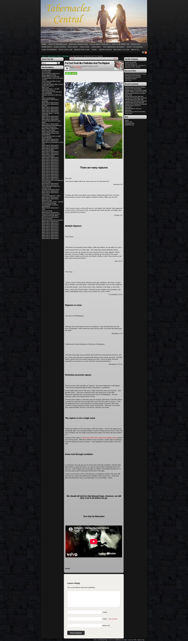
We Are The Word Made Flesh (51, 73)
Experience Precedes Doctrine (51, 214)
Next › (116, 59)
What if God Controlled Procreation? (52, 220)
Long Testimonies (49, 50)
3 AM (43, 209)
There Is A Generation (48, 156)
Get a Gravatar (113, 619)
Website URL (106, 625)
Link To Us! (128, 80)
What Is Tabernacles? (58, 44)
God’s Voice (73, 47)
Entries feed (128, 122)
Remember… (46, 115)
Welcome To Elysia (121, 50)
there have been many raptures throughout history (99, 438)
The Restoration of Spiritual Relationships (50, 205)
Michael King (76, 66)
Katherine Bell (129, 102)
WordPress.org (129, 125)
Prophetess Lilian (82, 50)
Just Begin (45, 101)
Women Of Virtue (47, 200)
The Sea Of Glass (140, 87)
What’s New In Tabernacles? (50, 99)
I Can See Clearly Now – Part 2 (51, 195)
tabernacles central (54, 56)
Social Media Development (133, 77)
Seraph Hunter (105, 50)
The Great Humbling (48, 150)
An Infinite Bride (46, 70)
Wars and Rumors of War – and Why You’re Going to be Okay (52, 202)
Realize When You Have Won (50, 76)
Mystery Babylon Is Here (49, 75)
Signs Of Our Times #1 (48, 90)
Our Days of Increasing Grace (50, 189)
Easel (125, 639)
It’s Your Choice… (47, 83)
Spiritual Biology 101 (131, 64)
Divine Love (135, 44)
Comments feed (129, 123)
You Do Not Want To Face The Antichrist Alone (51, 187)
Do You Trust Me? (47, 218)
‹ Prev (72, 59)
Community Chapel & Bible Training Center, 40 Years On (52, 85)
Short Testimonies (135, 47)
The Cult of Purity (47, 211)
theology (65, 56)
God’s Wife (96, 47)
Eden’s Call (45, 87)
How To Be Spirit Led (120, 44)
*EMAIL (109, 619)
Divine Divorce (60, 47)
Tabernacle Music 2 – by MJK (50, 89)
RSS (145, 52)
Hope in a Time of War (48, 130)
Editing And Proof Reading (133, 75)
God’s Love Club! (65, 50)
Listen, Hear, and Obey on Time (51, 81)
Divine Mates (47, 47)
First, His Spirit (46, 72)
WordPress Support (131, 78)
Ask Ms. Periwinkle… (131, 62)
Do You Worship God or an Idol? (51, 136)
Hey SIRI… (45, 105)
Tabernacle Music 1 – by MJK (50, 113)
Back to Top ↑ (141, 639)
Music (94, 50)
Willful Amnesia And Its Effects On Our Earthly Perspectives (51, 126)
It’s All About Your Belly (99, 44)
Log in (127, 120)
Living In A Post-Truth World (50, 215)
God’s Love (85, 47)
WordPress (118, 639)
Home (44, 44)
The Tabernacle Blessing (114, 47)
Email (143, 52)
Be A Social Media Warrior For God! (135, 74)
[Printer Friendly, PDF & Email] (71, 73)
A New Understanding (48, 98)
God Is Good (45, 194)
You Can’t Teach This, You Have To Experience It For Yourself (135, 66)
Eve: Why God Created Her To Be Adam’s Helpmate (136, 97)
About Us (135, 50)
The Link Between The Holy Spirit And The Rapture (52, 92)
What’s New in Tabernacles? (50, 148)
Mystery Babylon (47, 138)
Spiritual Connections (78, 44)
